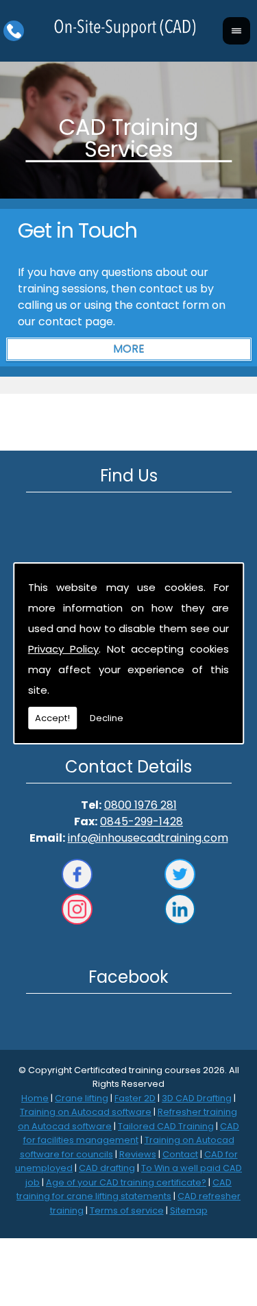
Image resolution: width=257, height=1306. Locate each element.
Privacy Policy (63, 649)
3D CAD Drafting (197, 1098)
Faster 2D (135, 1098)
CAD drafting (107, 1168)
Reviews (137, 1154)
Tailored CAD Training (166, 1126)
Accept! (52, 718)
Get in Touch (77, 230)
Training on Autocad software (85, 1112)
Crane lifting (81, 1098)
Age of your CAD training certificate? (126, 1182)
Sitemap (189, 1210)
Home (35, 1098)
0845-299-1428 (141, 821)
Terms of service (127, 1210)
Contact (180, 1154)
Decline (106, 718)
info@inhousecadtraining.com (148, 838)
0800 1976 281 (140, 805)
